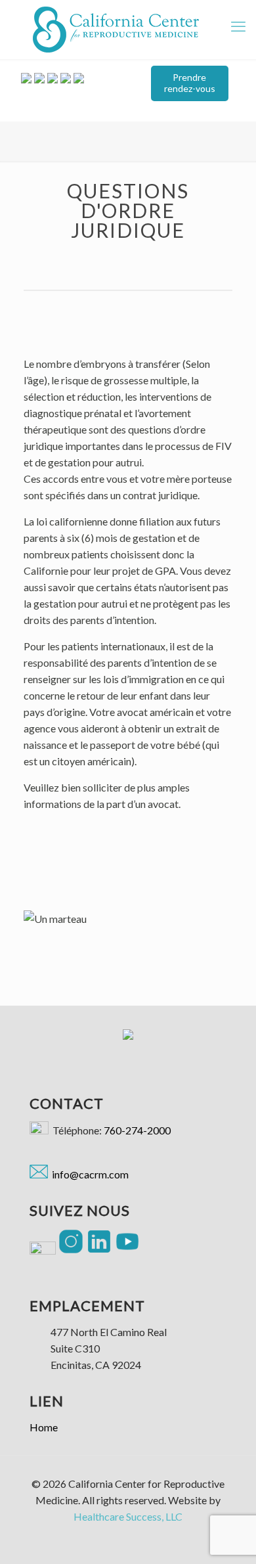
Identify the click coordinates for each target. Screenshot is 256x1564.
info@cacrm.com (88, 1174)
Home (44, 1427)
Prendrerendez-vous (189, 83)
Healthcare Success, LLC (128, 1516)
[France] (116, 30)
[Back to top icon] (237, 1542)
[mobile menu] (238, 26)
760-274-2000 (137, 1130)
